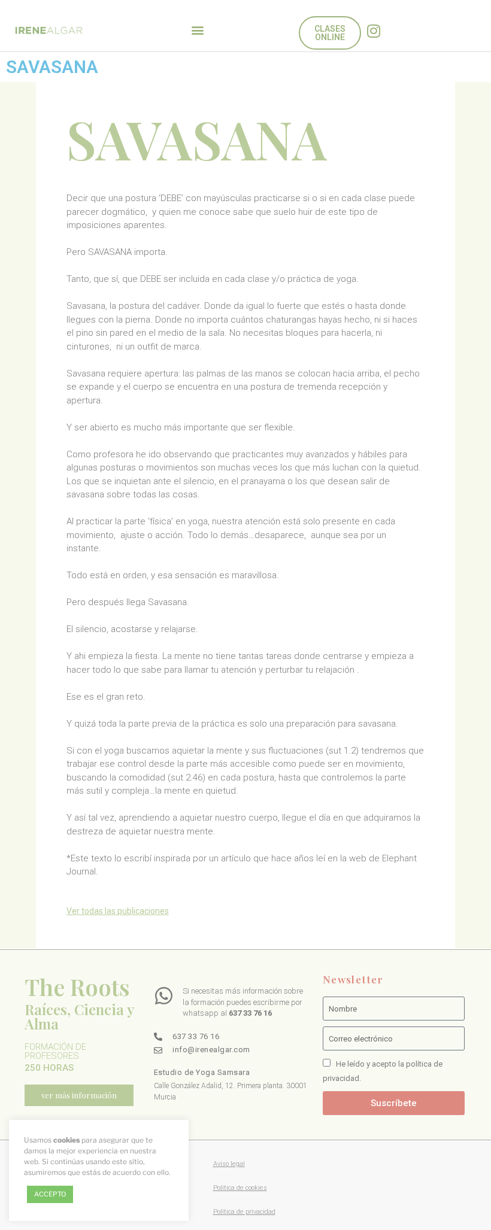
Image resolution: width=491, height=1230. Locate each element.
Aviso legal (229, 1164)
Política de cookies (240, 1188)
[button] (198, 30)
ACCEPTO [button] (50, 1194)
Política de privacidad (244, 1212)
